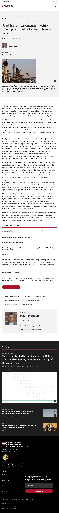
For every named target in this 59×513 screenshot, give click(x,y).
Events (4, 474)
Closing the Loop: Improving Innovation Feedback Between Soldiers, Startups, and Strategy (18, 412)
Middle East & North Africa (11, 304)
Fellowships (5, 480)
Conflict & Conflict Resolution (12, 296)
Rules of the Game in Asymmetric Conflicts (32, 326)
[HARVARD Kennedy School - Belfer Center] (9, 7)
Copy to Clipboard (11, 287)
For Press (5, 477)
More (55, 7)
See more (5, 254)
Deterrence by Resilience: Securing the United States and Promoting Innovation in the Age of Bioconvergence (27, 359)
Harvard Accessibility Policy (9, 506)
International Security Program (11, 54)
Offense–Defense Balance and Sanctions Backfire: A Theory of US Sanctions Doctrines (19, 426)
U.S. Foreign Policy (27, 304)
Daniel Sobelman (13, 46)
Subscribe (54, 1)
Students (4, 483)
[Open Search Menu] (51, 7)
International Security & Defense (12, 300)
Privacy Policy (5, 503)
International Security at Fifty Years (12, 242)
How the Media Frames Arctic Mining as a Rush (16, 237)
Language (5, 1)
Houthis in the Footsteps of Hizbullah (30, 329)
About (4, 471)
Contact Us (5, 492)
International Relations (40, 296)
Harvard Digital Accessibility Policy (11, 508)
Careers (4, 489)
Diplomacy (27, 296)
